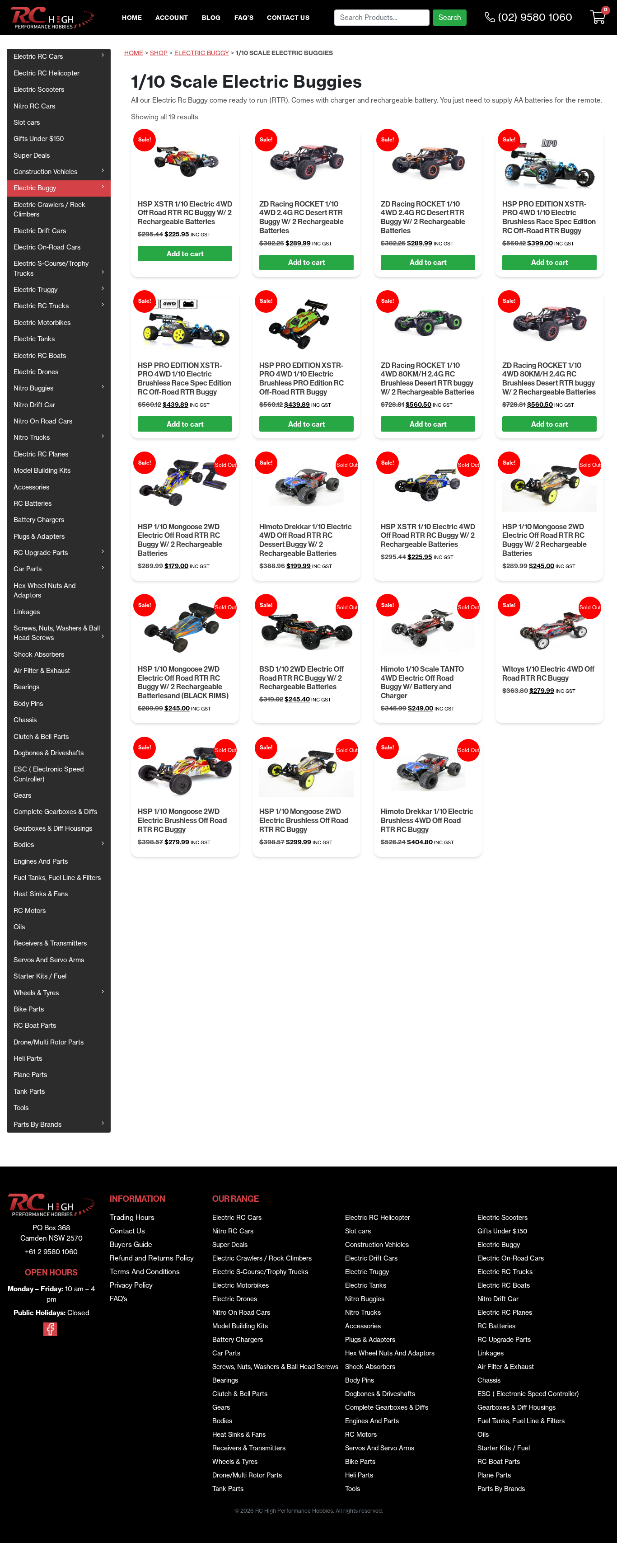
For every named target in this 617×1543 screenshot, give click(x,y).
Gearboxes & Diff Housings (53, 828)
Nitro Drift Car (34, 405)
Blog (211, 18)
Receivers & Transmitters (50, 943)
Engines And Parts (41, 861)
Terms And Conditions (145, 1271)
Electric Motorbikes (42, 323)
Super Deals (32, 155)
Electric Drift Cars (40, 231)
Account (171, 18)
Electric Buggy (35, 188)
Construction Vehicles (45, 172)
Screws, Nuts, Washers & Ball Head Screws (57, 633)
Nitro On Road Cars (43, 421)
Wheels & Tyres (36, 993)
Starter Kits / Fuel (40, 976)
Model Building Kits (42, 470)
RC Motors (30, 911)
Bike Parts (29, 1009)
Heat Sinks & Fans (41, 894)
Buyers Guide (131, 1244)
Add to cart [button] (185, 253)
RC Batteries (32, 503)
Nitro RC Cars (34, 106)
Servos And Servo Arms (49, 960)
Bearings (26, 687)
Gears (22, 795)
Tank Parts (29, 1091)
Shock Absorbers (39, 654)
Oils (19, 927)
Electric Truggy (35, 290)
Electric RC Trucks (41, 306)
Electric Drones (36, 372)
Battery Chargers (39, 520)
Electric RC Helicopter (46, 73)
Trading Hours (132, 1217)
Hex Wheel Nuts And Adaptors (45, 590)
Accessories (31, 487)
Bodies (24, 845)
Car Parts (28, 569)
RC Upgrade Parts (41, 553)
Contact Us (288, 18)
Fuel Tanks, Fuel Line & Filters (57, 878)
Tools (21, 1108)
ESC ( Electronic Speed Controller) (49, 774)
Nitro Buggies (33, 388)
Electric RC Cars (38, 56)
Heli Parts (28, 1058)
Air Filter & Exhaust (42, 671)
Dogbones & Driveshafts (49, 753)
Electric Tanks (34, 339)
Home (132, 18)
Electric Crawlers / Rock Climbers (49, 209)
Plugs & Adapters (39, 536)
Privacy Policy (131, 1285)
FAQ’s (244, 18)
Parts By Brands (37, 1124)
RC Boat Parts (35, 1025)
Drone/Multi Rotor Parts (49, 1042)
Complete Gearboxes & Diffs (55, 812)
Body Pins (28, 704)
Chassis (25, 720)
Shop (159, 53)
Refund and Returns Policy (152, 1258)
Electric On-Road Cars (47, 247)
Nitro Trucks (32, 437)
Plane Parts (30, 1075)
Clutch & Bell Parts (41, 737)
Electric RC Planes (41, 454)
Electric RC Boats (40, 356)
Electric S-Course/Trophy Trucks (51, 268)
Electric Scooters (39, 89)
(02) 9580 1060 (533, 17)
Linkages (27, 612)
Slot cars (27, 122)
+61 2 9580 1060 (51, 1251)
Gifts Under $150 (39, 139)
